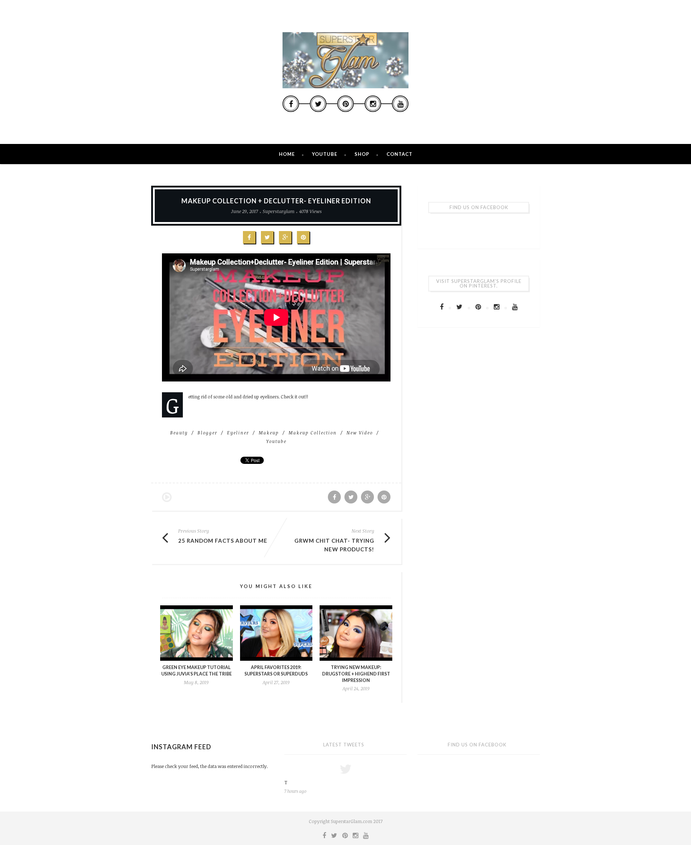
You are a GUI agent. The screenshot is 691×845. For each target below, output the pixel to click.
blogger (207, 432)
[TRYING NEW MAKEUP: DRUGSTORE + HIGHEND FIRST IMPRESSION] (356, 633)
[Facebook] (291, 103)
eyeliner (238, 432)
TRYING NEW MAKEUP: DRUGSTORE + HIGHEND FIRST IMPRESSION (356, 674)
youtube (276, 441)
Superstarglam (278, 211)
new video (360, 432)
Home (287, 154)
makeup (269, 432)
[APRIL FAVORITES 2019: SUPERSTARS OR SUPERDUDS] (276, 633)
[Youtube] (400, 103)
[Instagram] (373, 103)
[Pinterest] (345, 103)
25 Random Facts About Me (222, 540)
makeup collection (313, 432)
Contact (399, 154)
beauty (179, 432)
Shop (361, 154)
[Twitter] (318, 103)
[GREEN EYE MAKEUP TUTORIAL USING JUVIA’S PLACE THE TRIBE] (196, 633)
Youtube (324, 154)
